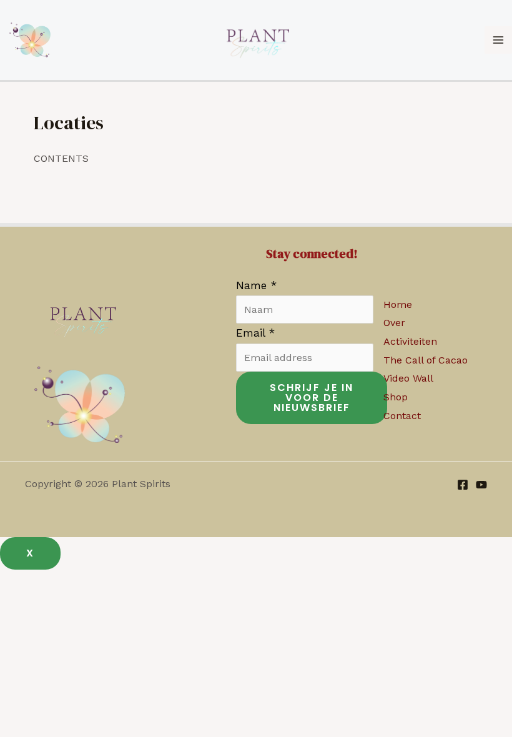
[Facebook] (462, 484)
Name (256, 285)
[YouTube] (481, 484)
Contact (402, 416)
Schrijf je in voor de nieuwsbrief (311, 397)
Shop (395, 397)
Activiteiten (410, 341)
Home (397, 304)
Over (394, 323)
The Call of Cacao (425, 360)
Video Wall (408, 378)
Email (255, 333)
